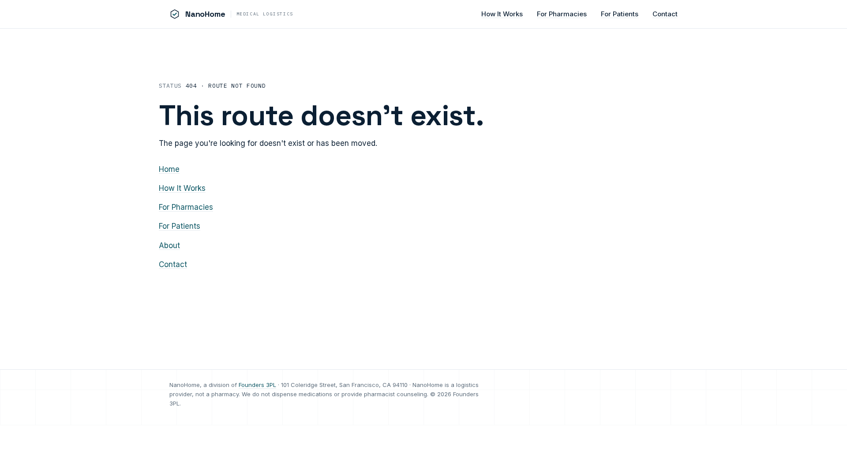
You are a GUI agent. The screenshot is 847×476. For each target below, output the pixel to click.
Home (169, 169)
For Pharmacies (562, 14)
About (169, 245)
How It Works (502, 14)
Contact (665, 14)
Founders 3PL (257, 384)
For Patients (619, 14)
